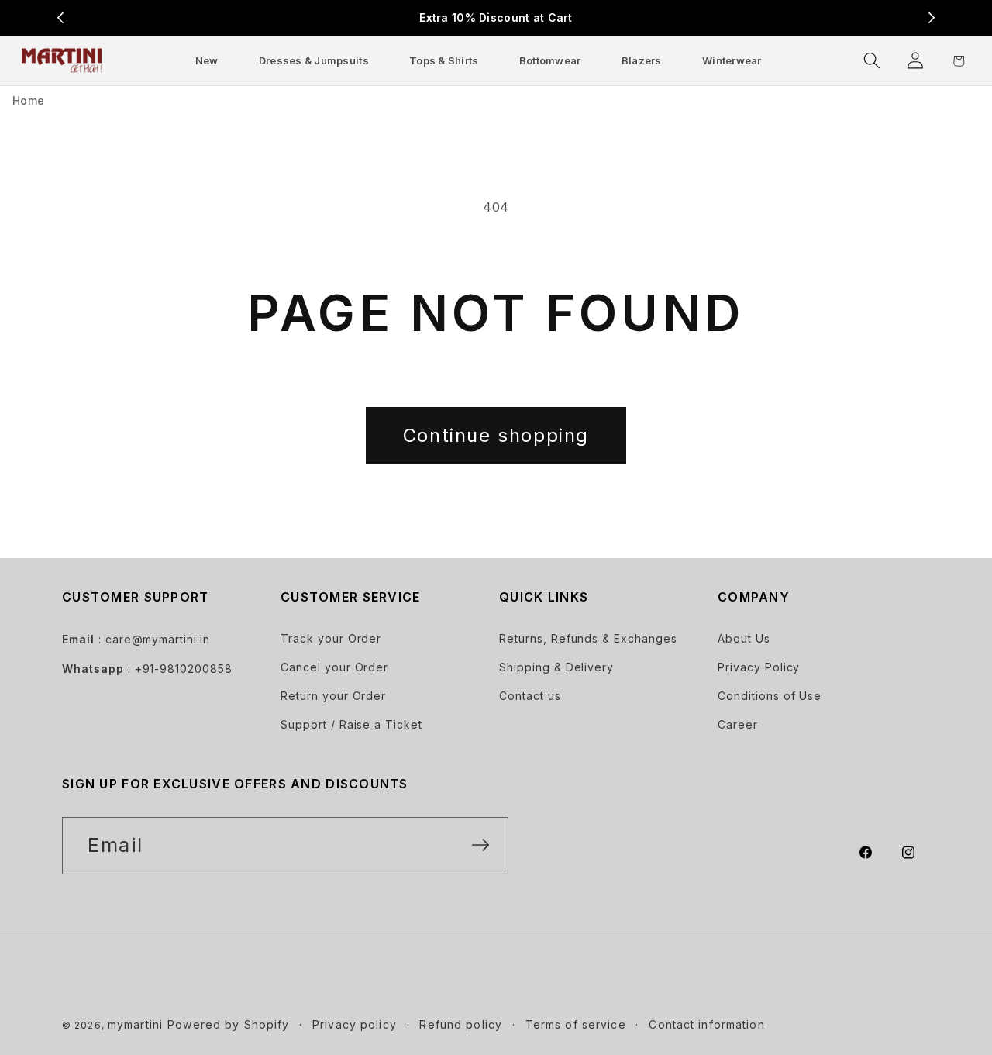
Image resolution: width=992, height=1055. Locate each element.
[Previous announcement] (60, 18)
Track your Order (331, 638)
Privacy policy (354, 1024)
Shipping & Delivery (556, 667)
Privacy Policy (759, 667)
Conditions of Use (770, 695)
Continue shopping (496, 435)
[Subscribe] (480, 845)
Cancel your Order (334, 667)
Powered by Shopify (228, 1024)
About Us (744, 638)
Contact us (530, 695)
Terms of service (575, 1024)
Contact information (706, 1024)
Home (28, 100)
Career (738, 724)
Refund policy (460, 1024)
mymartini (135, 1024)
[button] (314, 60)
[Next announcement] (931, 18)
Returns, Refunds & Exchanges (588, 638)
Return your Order (333, 695)
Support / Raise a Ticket (351, 724)
